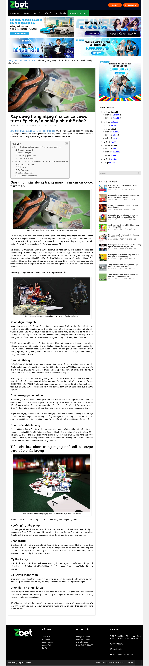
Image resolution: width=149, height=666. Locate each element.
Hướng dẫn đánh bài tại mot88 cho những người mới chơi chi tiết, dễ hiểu (124, 246)
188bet (116, 148)
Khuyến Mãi (61, 13)
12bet (113, 125)
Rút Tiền (48, 13)
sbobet (114, 159)
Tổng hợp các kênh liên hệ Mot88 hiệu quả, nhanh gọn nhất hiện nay (123, 265)
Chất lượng (22, 167)
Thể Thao (46, 636)
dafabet (114, 122)
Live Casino (47, 642)
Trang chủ (15, 13)
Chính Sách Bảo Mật (116, 662)
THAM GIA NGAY (131, 5)
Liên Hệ (130, 662)
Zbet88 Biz (16, 126)
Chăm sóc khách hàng (26, 158)
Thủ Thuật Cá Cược (78, 13)
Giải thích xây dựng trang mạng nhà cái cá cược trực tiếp (37, 147)
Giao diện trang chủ (25, 150)
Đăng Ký (26, 13)
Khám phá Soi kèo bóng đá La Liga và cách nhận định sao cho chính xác (123, 216)
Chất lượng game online (27, 156)
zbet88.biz (26, 662)
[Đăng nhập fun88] (108, 48)
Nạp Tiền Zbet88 (83, 639)
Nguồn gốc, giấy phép (26, 164)
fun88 (113, 142)
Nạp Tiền (37, 13)
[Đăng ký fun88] (120, 80)
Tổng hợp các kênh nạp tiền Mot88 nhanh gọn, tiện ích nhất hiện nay (124, 275)
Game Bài (46, 645)
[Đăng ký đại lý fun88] (41, 27)
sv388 (112, 163)
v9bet (113, 156)
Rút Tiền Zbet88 (83, 642)
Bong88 (116, 115)
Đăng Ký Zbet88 (83, 636)
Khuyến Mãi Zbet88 (84, 645)
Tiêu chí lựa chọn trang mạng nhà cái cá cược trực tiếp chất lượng (41, 161)
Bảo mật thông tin (24, 153)
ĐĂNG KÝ (115, 5)
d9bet (115, 132)
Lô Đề (44, 648)
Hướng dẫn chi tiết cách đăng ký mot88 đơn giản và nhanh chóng (123, 255)
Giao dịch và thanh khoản (27, 176)
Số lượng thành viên (25, 173)
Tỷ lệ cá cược (23, 170)
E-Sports (46, 639)
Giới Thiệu (100, 662)
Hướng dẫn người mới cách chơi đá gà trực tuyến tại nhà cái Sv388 (123, 196)
